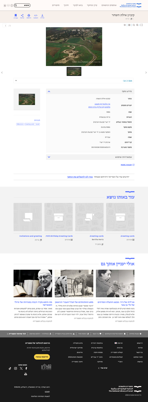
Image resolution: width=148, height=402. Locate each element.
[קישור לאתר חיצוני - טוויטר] (21, 368)
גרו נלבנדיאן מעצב (102, 103)
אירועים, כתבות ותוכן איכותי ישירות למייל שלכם (38, 349)
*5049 (47, 391)
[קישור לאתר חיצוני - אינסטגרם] (15, 368)
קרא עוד (103, 368)
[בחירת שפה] (11, 5)
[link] (135, 333)
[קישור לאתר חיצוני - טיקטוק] (10, 368)
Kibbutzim (20, 124)
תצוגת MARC (126, 165)
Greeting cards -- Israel (32, 124)
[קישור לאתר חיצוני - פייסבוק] (26, 368)
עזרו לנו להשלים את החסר (80, 176)
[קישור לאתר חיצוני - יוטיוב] (25, 374)
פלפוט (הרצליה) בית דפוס (99, 107)
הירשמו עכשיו (42, 356)
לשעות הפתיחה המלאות (40, 396)
